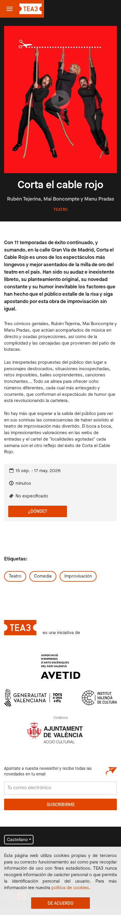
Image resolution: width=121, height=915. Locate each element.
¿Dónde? (37, 511)
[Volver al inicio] (30, 9)
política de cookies (70, 888)
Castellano (17, 840)
